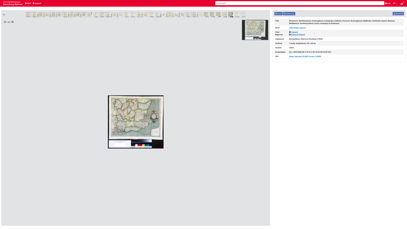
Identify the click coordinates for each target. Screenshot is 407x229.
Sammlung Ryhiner (12, 3)
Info (389, 3)
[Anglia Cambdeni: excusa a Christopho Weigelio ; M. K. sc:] (89, 16)
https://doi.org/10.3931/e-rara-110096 (305, 56)
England (37, 3)
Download (399, 14)
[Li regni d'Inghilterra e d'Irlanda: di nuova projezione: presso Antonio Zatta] (151, 16)
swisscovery (289, 14)
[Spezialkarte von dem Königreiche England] (163, 16)
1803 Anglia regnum (297, 28)
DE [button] (394, 3)
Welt (29, 3)
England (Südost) (298, 34)
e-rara (279, 14)
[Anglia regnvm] (188, 16)
